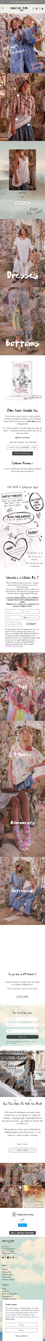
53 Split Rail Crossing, (8, 1254)
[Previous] (15, 1102)
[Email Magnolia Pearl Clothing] (3, 1261)
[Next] (30, 1102)
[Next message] (42, 2)
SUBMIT (31, 626)
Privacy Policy (10, 1319)
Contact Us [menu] (5, 1294)
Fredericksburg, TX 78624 (9, 1256)
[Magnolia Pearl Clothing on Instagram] (8, 1261)
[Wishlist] (39, 8)
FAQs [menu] (4, 1291)
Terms (20, 649)
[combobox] (26, 620)
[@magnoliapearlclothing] (14, 1217)
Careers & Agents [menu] (7, 1277)
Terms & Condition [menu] (8, 1282)
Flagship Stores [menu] (7, 1274)
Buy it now (22, 208)
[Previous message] (2, 2)
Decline (21, 1330)
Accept (21, 1325)
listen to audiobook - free (22, 447)
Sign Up (22, 1039)
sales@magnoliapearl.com (8, 1251)
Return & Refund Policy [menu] (10, 1296)
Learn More (22, 999)
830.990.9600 (5, 1249)
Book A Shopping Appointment (22, 1235)
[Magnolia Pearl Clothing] (19, 9)
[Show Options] (19, 627)
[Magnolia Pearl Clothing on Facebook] (6, 1261)
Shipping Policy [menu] (7, 1299)
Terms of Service (9, 1045)
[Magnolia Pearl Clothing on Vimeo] (13, 1261)
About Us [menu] (5, 1272)
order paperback (22, 453)
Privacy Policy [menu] (6, 1279)
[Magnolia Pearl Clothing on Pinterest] (11, 1261)
